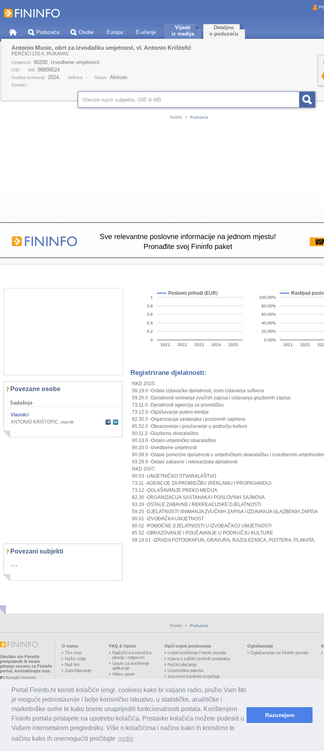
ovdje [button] (126, 738)
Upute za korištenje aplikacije (130, 665)
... (14, 563)
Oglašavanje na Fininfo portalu (280, 652)
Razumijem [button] (279, 715)
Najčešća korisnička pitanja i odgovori (131, 655)
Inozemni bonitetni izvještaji (193, 676)
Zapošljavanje (78, 670)
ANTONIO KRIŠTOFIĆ (34, 422)
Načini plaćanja (182, 664)
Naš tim (72, 664)
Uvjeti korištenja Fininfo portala (197, 652)
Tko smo (73, 652)
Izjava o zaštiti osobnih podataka (199, 658)
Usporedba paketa (185, 670)
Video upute (123, 674)
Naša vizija (75, 658)
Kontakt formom (21, 677)
